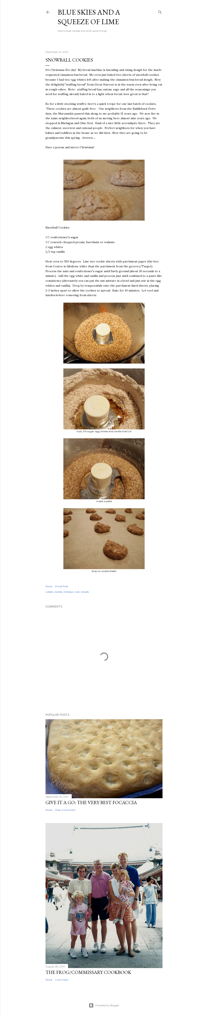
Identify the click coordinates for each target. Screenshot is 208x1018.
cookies (58, 591)
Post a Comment (65, 809)
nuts (77, 591)
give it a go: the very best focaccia (91, 802)
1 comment (61, 979)
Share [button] (49, 586)
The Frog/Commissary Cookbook (88, 972)
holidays (68, 591)
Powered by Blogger (107, 1005)
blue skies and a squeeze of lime (89, 16)
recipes (85, 591)
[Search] (160, 11)
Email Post (61, 586)
